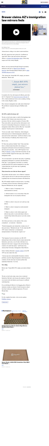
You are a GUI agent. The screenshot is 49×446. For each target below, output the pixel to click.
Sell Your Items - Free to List (16, 311)
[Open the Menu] (2, 2)
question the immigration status (14, 58)
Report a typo (5, 302)
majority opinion (20, 251)
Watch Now (44, 2)
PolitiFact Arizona (6, 299)
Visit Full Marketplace (24, 311)
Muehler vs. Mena (10, 151)
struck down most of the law (21, 97)
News (3, 12)
